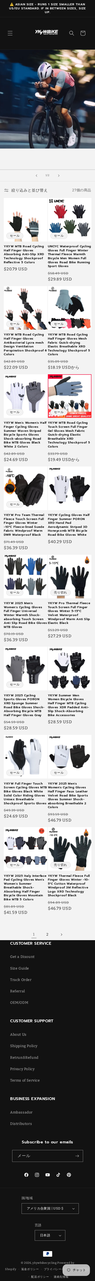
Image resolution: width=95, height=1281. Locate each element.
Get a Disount (22, 957)
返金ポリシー (30, 1269)
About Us (18, 1034)
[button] (10, 33)
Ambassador (21, 1112)
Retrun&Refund (24, 1057)
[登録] (77, 1156)
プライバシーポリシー (58, 1269)
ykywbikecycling (44, 1263)
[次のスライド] (58, 175)
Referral (17, 991)
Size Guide (19, 968)
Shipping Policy (23, 1046)
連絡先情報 (61, 1276)
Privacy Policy (22, 1069)
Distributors (21, 1124)
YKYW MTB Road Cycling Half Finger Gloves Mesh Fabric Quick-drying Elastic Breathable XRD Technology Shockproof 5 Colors (69, 345)
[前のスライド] (36, 175)
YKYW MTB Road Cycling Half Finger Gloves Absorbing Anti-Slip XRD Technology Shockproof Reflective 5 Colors (24, 254)
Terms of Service (25, 1080)
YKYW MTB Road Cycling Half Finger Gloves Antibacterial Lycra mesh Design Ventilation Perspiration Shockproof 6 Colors (25, 345)
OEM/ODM (19, 1002)
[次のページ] (61, 934)
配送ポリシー (40, 1276)
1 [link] (34, 934)
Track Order (21, 980)
